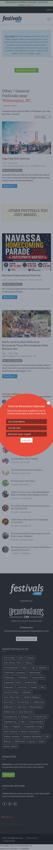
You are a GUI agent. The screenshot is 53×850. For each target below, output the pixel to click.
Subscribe (26, 440)
